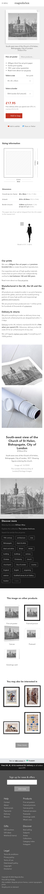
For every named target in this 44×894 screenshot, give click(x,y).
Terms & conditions (11, 854)
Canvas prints (28, 808)
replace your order (21, 334)
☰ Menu (5, 3)
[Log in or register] (37, 3)
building (6, 554)
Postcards (26, 814)
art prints (27, 70)
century (28, 554)
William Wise (22, 50)
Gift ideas (7, 833)
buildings (17, 554)
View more (22, 745)
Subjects (26, 833)
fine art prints (23, 280)
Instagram (27, 844)
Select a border (11, 88)
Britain (21, 549)
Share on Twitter (30, 126)
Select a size (19, 75)
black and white (8, 549)
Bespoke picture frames (20, 882)
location (6, 581)
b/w (31, 538)
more (17, 581)
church (29, 559)
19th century (7, 538)
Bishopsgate (7, 543)
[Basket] (40, 3)
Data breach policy (11, 863)
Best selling (27, 830)
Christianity (18, 559)
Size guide (29, 76)
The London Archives (27, 529)
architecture (21, 538)
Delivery (5, 325)
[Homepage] (22, 3)
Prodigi (12, 880)
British (31, 549)
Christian (6, 559)
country (33, 565)
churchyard (7, 565)
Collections (27, 838)
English (16, 570)
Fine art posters (29, 802)
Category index (29, 841)
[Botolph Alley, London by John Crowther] (32, 696)
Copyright (7, 866)
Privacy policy (9, 857)
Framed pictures (29, 805)
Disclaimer (8, 869)
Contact (7, 802)
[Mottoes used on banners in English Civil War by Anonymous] (32, 723)
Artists (25, 835)
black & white (21, 543)
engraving (27, 570)
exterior (6, 575)
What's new (27, 820)
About (6, 805)
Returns (7, 817)
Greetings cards (29, 817)
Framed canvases (29, 811)
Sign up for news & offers (22, 777)
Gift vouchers (9, 830)
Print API (5, 880)
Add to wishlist (15, 126)
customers (28, 306)
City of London (21, 565)
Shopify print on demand (10, 887)
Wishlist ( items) (10, 835)
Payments (7, 811)
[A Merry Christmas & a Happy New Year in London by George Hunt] (11, 697)
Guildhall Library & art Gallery (24, 575)
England (6, 570)
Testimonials (8, 808)
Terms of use (8, 860)
